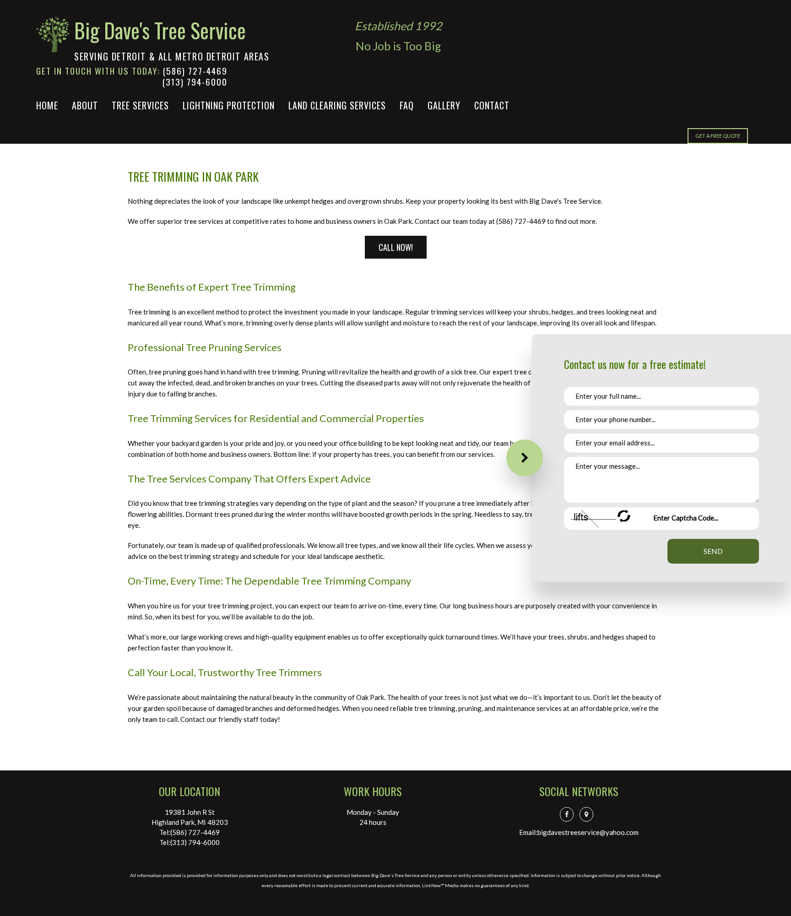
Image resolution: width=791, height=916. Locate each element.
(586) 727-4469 (195, 70)
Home (47, 105)
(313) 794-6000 (195, 81)
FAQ (407, 105)
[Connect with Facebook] (569, 813)
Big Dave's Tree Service (160, 30)
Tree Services (140, 105)
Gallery (444, 105)
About (85, 105)
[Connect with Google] (589, 813)
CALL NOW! (396, 247)
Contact (491, 105)
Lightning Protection (229, 105)
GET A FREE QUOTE (717, 136)
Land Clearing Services (337, 105)
